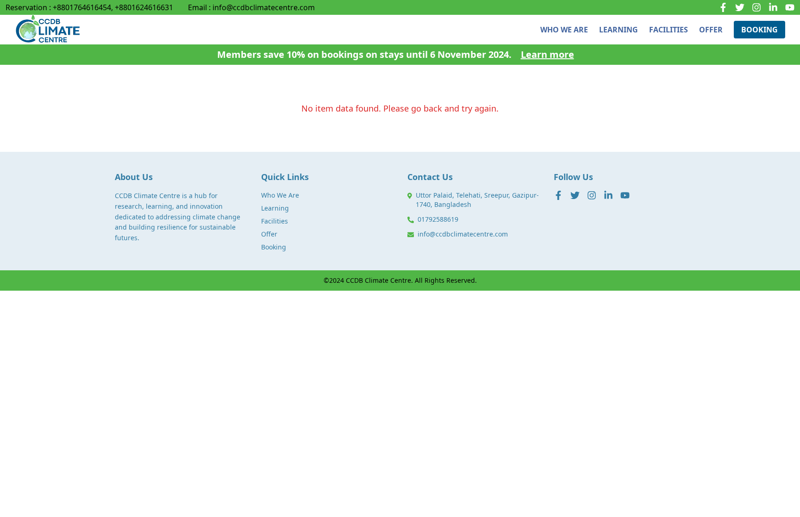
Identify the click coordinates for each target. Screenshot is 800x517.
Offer (269, 234)
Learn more (547, 54)
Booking (273, 247)
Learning (275, 208)
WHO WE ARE (564, 30)
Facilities (274, 221)
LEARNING (618, 30)
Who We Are (280, 195)
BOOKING (759, 30)
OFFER (711, 30)
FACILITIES (668, 30)
